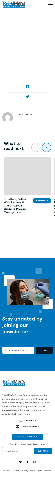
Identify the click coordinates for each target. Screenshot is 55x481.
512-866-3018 (29, 420)
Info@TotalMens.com (29, 426)
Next (46, 147)
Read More (42, 200)
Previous (35, 147)
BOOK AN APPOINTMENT (27, 437)
